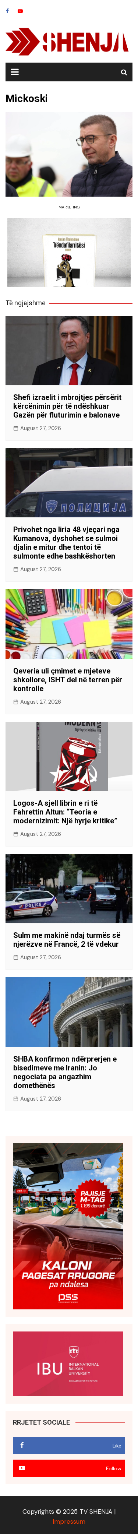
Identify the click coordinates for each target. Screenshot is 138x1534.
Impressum (69, 1521)
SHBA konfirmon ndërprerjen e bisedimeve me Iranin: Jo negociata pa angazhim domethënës (65, 1072)
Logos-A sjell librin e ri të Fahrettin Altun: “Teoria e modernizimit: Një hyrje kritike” (65, 812)
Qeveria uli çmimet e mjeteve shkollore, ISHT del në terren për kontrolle (67, 679)
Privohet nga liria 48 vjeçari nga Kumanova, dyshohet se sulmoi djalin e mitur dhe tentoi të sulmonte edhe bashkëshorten (66, 542)
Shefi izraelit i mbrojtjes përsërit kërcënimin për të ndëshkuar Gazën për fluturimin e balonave (67, 406)
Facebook (7, 11)
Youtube (20, 11)
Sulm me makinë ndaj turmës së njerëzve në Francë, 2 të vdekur (66, 940)
